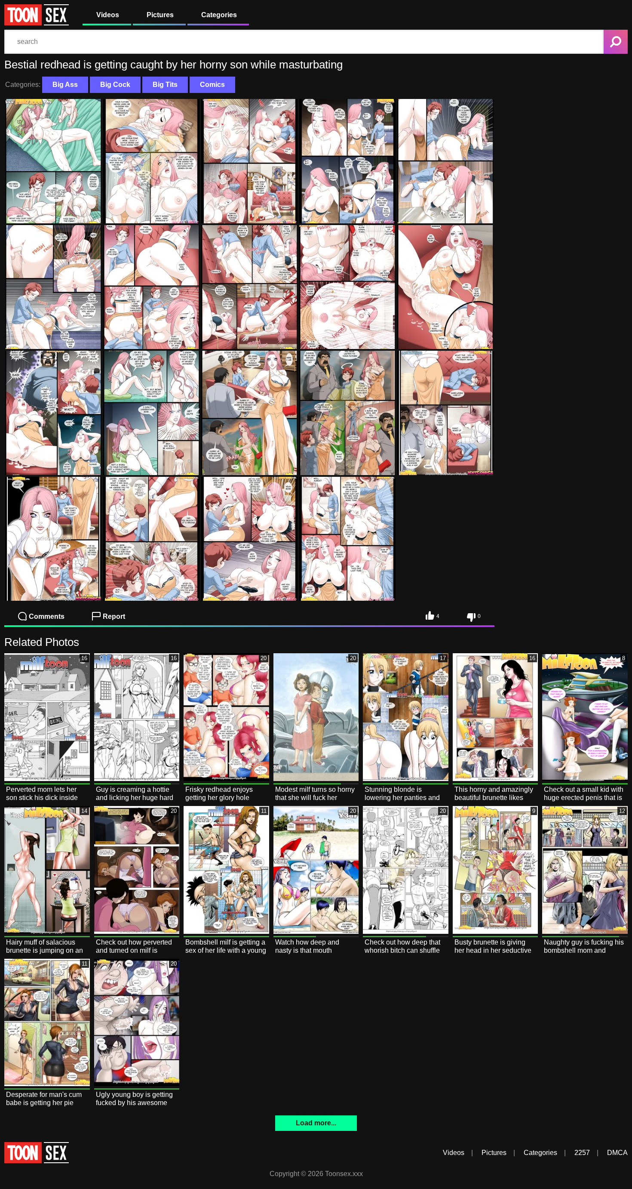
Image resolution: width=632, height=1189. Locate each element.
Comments (46, 616)
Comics (212, 84)
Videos (107, 15)
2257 (582, 1152)
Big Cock (115, 84)
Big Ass (65, 84)
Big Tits (165, 84)
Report (114, 616)
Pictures (160, 15)
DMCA (617, 1152)
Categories (219, 15)
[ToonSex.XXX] (36, 23)
